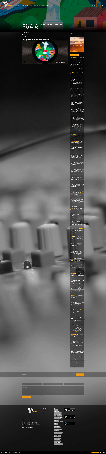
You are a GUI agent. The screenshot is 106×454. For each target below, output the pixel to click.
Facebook (46, 410)
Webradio (55, 444)
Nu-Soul (59, 435)
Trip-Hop (55, 442)
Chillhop (58, 417)
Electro (61, 421)
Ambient (59, 412)
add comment (80, 374)
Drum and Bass (56, 421)
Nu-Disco (55, 435)
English (51, 5)
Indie (58, 429)
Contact (47, 5)
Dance (61, 417)
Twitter (46, 411)
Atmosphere (56, 414)
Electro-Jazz (56, 424)
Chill (55, 417)
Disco (60, 418)
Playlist (31, 5)
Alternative (56, 409)
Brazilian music (59, 415)
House (55, 429)
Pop (54, 436)
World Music (60, 444)
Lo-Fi (61, 432)
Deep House (56, 418)
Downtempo (56, 420)
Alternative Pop (56, 411)
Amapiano (55, 412)
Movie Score (59, 433)
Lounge (55, 433)
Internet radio (56, 430)
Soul (55, 439)
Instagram (46, 413)
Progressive (58, 436)
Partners (42, 5)
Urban (59, 442)
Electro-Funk (56, 423)
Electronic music (56, 426)
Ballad (60, 414)
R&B (55, 438)
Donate (38, 5)
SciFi (57, 438)
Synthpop (55, 441)
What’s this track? (24, 5)
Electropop (56, 427)
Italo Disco (56, 432)
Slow (59, 438)
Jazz (59, 432)
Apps (35, 5)
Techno (59, 441)
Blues (55, 415)
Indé (60, 429)
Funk (59, 427)
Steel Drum (58, 439)
